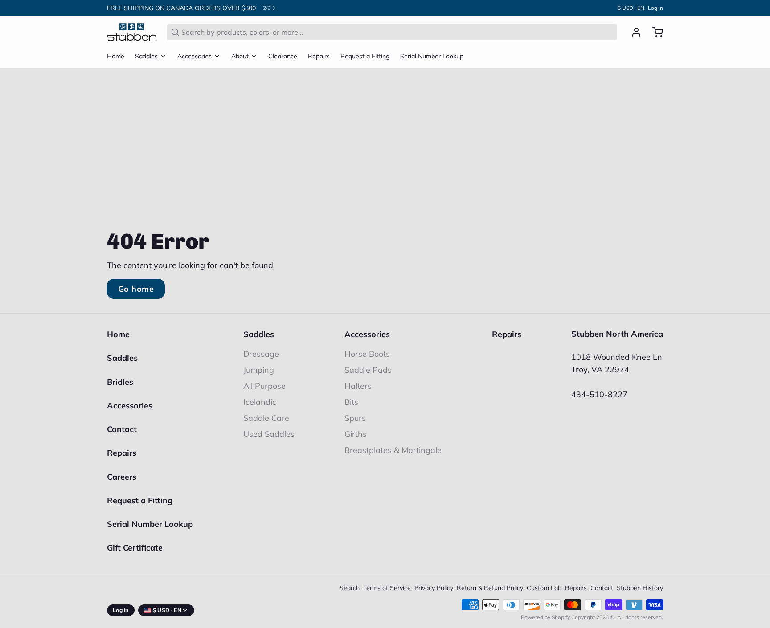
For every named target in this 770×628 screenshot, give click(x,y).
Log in (655, 7)
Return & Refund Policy (490, 588)
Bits (351, 402)
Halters (358, 386)
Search (350, 588)
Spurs (355, 418)
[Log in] (633, 32)
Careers (121, 477)
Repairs (319, 56)
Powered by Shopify (545, 617)
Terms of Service (387, 588)
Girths (355, 434)
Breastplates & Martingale (393, 450)
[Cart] (654, 32)
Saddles (146, 56)
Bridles (120, 382)
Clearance (282, 56)
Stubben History (640, 588)
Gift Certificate (135, 547)
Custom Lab (544, 588)
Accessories (194, 56)
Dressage (261, 354)
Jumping (258, 370)
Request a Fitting (364, 56)
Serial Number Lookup (431, 56)
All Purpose (264, 386)
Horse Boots (367, 354)
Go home (136, 289)
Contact (122, 429)
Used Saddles (269, 434)
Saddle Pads (368, 370)
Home (115, 56)
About (240, 56)
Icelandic (259, 402)
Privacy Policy (433, 588)
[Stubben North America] (131, 32)
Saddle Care (266, 418)
